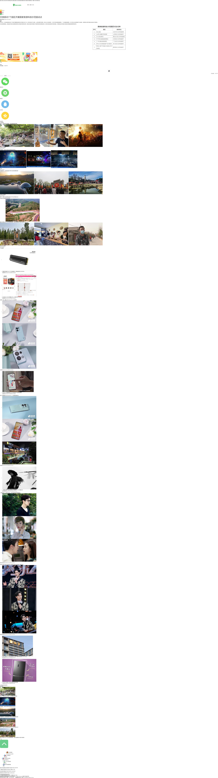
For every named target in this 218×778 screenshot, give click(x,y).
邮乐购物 (5, 775)
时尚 (11, 0)
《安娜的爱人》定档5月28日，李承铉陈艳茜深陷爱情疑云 (10, 492)
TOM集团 (1, 775)
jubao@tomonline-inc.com (29, 777)
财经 (28, 0)
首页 (1, 0)
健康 (30, 0)
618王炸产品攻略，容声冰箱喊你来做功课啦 (10, 682)
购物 (37, 0)
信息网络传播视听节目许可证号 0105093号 (7, 771)
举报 (1, 64)
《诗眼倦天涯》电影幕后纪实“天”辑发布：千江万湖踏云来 (12, 489)
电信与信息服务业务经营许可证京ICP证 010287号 (9, 767)
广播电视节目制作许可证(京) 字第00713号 (7, 769)
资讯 (2, 0)
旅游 (15, 0)
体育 (8, 0)
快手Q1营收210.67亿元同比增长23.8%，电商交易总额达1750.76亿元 (14, 656)
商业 (24, 0)
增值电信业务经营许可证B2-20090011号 (7, 772)
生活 (17, 0)
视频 (26, 0)
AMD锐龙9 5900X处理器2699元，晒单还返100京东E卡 (12, 297)
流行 (4, 0)
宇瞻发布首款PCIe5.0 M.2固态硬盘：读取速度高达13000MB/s (13, 271)
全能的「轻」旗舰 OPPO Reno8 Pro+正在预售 (8, 299)
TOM (3, 683)
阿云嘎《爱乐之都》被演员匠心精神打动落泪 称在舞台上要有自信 (11, 564)
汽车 (35, 0)
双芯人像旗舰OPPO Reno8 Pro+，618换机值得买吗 (9, 395)
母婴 (19, 0)
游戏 (13, 0)
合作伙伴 (8, 775)
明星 (10, 0)
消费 (33, 0)
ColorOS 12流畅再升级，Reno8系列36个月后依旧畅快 (12, 392)
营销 (21, 0)
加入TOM (15, 775)
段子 (31, 0)
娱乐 (6, 0)
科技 (39, 0)
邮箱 (22, 0)
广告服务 (12, 775)
